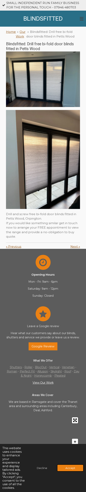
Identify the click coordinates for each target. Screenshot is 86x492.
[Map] (43, 434)
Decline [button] (42, 468)
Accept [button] (70, 468)
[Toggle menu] (81, 19)
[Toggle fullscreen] (75, 420)
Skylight (56, 371)
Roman (12, 371)
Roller (28, 367)
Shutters (16, 367)
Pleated (59, 375)
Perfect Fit (27, 371)
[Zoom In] (75, 442)
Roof (67, 371)
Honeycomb (43, 375)
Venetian (68, 367)
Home (11, 32)
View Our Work (43, 382)
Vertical (54, 367)
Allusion (42, 371)
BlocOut (41, 367)
